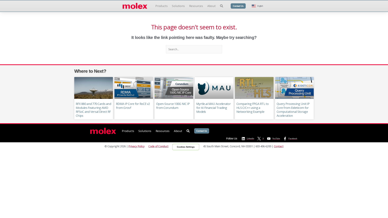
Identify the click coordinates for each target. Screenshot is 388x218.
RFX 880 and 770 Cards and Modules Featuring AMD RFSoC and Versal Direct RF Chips (93, 110)
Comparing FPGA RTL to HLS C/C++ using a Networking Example (252, 108)
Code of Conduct (158, 146)
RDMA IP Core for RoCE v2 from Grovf (133, 106)
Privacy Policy (136, 146)
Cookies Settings (186, 147)
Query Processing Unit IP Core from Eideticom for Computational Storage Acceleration (293, 110)
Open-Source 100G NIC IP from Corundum (173, 106)
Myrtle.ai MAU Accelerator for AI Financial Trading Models (213, 108)
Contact (278, 146)
